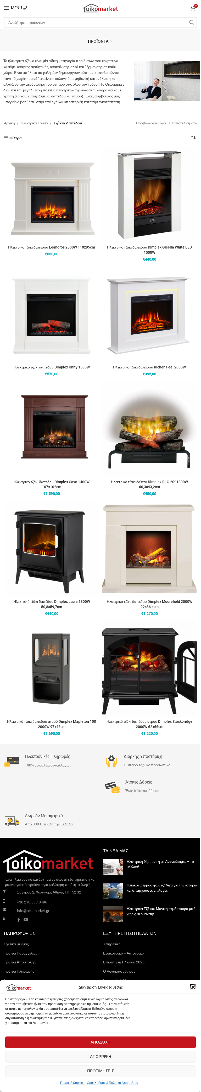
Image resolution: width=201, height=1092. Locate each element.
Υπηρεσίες (111, 944)
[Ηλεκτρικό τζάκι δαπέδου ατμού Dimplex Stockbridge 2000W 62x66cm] (149, 669)
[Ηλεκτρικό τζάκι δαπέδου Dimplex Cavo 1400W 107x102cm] (51, 429)
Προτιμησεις (100, 1071)
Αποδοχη (100, 1042)
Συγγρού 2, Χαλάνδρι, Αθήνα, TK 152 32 (49, 892)
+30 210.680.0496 (32, 902)
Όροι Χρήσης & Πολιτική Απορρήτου (112, 1083)
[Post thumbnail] (113, 867)
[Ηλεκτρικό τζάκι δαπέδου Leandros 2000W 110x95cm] (51, 194)
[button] (193, 987)
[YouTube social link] (26, 920)
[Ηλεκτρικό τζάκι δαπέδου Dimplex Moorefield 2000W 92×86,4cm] (149, 549)
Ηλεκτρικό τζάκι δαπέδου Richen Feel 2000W (149, 367)
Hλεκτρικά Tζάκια (34, 123)
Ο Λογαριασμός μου (119, 971)
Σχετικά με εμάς (16, 944)
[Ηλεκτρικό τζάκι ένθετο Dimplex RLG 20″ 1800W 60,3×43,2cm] (149, 429)
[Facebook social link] (19, 920)
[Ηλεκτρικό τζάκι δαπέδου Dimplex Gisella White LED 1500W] (149, 194)
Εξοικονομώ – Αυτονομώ (123, 953)
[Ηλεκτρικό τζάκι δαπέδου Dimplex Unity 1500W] (51, 314)
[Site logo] (100, 7)
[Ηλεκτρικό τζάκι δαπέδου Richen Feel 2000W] (149, 314)
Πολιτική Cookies (72, 1083)
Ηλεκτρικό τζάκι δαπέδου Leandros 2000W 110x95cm (51, 247)
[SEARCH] (191, 22)
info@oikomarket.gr (33, 911)
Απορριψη (100, 1056)
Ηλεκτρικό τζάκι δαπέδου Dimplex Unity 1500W (52, 367)
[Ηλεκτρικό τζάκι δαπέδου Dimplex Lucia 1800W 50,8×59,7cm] (51, 549)
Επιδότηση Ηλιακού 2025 (123, 962)
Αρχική (9, 123)
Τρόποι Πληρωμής (19, 971)
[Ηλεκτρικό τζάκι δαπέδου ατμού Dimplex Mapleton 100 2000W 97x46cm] (51, 669)
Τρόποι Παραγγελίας (20, 953)
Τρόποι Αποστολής (20, 962)
